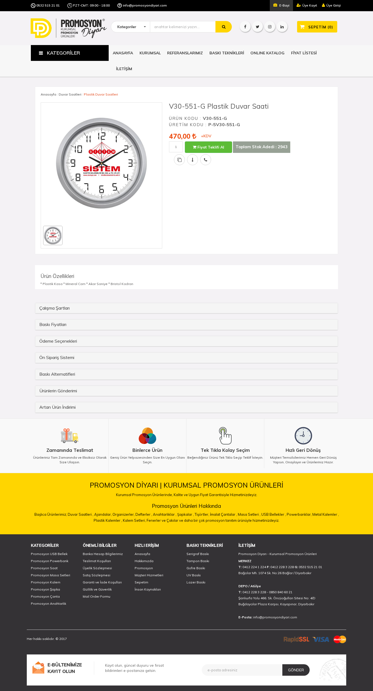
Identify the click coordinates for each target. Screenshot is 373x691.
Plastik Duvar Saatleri (101, 94)
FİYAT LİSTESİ (304, 53)
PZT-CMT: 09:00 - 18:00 (91, 5)
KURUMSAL (150, 53)
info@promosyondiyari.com (145, 5)
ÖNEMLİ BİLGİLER (100, 545)
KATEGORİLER (45, 545)
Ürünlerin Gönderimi (58, 390)
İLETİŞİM (124, 68)
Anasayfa (48, 94)
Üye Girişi (333, 5)
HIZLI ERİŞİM (147, 545)
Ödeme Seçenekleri (58, 341)
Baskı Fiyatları (52, 324)
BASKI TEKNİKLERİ (226, 53)
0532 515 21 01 (48, 5)
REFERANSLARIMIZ (185, 53)
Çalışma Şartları (54, 308)
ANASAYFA (123, 53)
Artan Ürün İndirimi (57, 407)
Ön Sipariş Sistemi (56, 357)
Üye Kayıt (309, 5)
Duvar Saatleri (70, 94)
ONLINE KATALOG (267, 53)
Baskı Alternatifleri (57, 374)
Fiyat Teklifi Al (210, 147)
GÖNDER (296, 670)
